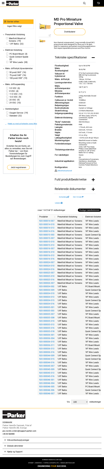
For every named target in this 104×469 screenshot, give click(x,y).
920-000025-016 (46, 279)
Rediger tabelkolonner (89, 210)
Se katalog (63, 197)
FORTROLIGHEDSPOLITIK (52, 463)
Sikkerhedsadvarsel (64, 171)
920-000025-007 (46, 273)
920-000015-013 (46, 245)
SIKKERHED (39, 463)
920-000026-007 (46, 283)
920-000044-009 (46, 355)
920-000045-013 (46, 373)
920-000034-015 (46, 300)
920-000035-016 (46, 328)
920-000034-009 (46, 290)
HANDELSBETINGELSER (67, 463)
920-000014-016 (46, 231)
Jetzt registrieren (18, 167)
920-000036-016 (46, 352)
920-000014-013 (46, 228)
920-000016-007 (46, 248)
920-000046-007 (46, 393)
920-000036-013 (46, 348)
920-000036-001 (46, 335)
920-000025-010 (46, 276)
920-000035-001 (46, 307)
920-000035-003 (46, 310)
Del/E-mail (77, 197)
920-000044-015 (46, 359)
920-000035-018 (46, 331)
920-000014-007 (46, 221)
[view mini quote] (98, 3)
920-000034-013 (46, 297)
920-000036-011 (46, 345)
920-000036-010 (46, 341)
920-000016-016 (46, 259)
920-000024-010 (46, 266)
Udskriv (57, 203)
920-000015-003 (46, 235)
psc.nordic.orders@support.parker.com (19, 431)
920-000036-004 (46, 338)
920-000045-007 (46, 366)
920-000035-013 (46, 324)
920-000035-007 (46, 314)
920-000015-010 (46, 241)
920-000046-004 (46, 383)
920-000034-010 (46, 293)
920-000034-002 (46, 286)
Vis (84, 402)
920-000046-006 (46, 390)
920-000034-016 (46, 304)
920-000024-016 (46, 269)
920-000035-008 (46, 317)
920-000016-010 (46, 252)
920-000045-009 (46, 369)
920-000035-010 (46, 321)
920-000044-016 (46, 362)
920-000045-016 (46, 376)
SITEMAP (31, 463)
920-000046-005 (46, 386)
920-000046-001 (46, 380)
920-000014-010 (46, 224)
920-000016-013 (46, 255)
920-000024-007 (46, 262)
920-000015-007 (46, 238)
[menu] (3, 3)
